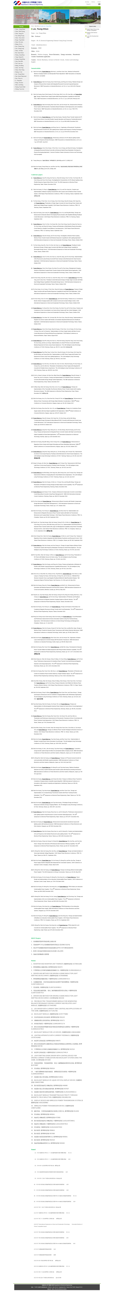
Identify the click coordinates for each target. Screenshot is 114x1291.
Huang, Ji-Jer (18, 72)
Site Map (87, 1)
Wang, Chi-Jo (18, 44)
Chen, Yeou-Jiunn (19, 38)
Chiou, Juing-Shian (20, 29)
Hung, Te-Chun (19, 82)
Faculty (53, 7)
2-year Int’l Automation (81, 7)
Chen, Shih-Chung (20, 31)
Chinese (93, 1)
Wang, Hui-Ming (19, 65)
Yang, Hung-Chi (19, 57)
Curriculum (39, 7)
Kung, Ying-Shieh (19, 40)
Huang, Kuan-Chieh (20, 87)
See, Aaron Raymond (20, 76)
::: (13, 5)
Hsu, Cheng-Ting (19, 46)
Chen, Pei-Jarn (19, 42)
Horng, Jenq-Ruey (20, 55)
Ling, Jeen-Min (19, 61)
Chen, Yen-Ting (19, 67)
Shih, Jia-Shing (19, 84)
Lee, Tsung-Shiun (19, 74)
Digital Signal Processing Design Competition (93, 30)
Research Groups (30, 7)
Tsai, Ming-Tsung (19, 35)
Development (59, 7)
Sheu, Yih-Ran (19, 50)
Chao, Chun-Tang (19, 70)
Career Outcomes (69, 7)
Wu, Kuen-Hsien (19, 52)
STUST (99, 1)
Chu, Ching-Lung (19, 48)
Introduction (21, 7)
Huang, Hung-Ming (20, 59)
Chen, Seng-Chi (19, 33)
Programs (46, 7)
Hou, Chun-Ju (18, 78)
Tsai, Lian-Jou (19, 63)
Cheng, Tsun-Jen (19, 89)
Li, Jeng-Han (18, 80)
